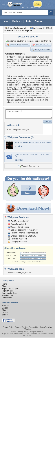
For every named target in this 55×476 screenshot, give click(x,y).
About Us (6, 286)
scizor (18, 273)
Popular (38, 21)
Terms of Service (21, 327)
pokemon (12, 273)
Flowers (5, 305)
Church (5, 310)
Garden (5, 308)
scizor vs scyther (24, 30)
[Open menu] (3, 4)
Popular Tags (7, 291)
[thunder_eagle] (9, 158)
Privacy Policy (8, 327)
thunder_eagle (28, 154)
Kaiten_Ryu (27, 142)
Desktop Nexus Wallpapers (14, 4)
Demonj (25, 227)
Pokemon (8, 30)
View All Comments (30, 166)
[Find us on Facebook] (8, 322)
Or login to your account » (32, 7)
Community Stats (9, 293)
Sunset (5, 315)
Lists (28, 21)
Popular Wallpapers (10, 288)
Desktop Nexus (22, 332)
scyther (25, 273)
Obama (5, 312)
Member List (7, 295)
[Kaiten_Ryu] (9, 148)
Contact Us (7, 298)
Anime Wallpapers (16, 28)
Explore (16, 21)
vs (30, 273)
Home (5, 21)
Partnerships (33, 327)
